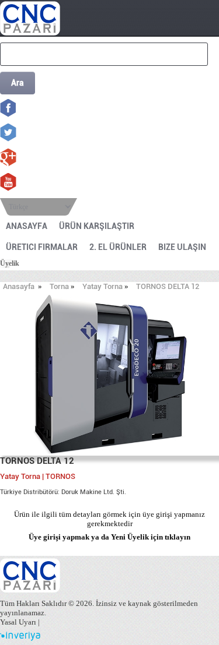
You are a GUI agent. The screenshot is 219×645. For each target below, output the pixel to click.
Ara (17, 82)
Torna (59, 286)
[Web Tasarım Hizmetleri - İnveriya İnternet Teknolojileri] (20, 638)
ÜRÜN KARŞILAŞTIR (96, 226)
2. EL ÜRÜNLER (118, 247)
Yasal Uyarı (18, 622)
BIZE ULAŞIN (182, 247)
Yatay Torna (102, 286)
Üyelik (9, 263)
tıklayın (177, 537)
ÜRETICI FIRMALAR (42, 247)
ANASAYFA (26, 226)
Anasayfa (18, 286)
